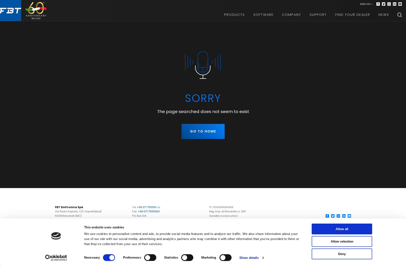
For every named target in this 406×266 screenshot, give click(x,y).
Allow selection (342, 241)
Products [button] (234, 14)
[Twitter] (383, 4)
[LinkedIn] (344, 216)
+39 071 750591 (146, 207)
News (384, 14)
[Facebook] (378, 4)
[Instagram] (389, 4)
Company (291, 14)
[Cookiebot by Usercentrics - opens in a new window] (56, 258)
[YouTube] (349, 216)
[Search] (399, 14)
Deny (342, 254)
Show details (249, 257)
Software (263, 14)
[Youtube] (400, 4)
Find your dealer (352, 14)
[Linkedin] (394, 4)
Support (318, 14)
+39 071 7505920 (149, 211)
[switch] (150, 257)
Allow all (342, 229)
